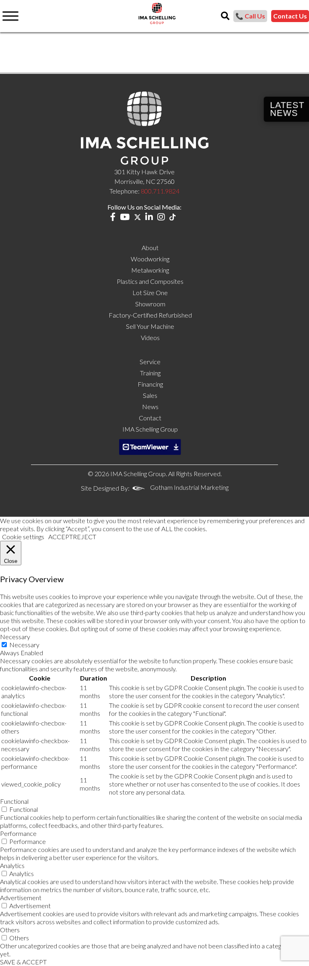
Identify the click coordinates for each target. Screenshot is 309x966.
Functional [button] (14, 801)
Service (150, 361)
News (150, 406)
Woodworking (150, 259)
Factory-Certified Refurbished (150, 315)
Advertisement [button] (20, 897)
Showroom (150, 304)
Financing (150, 384)
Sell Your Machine (150, 326)
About (150, 247)
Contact (150, 418)
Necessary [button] (15, 636)
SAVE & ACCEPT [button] (23, 962)
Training (150, 373)
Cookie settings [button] (23, 536)
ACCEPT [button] (60, 536)
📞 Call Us (250, 16)
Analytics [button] (12, 865)
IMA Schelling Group (150, 429)
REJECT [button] (84, 536)
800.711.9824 (160, 191)
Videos (150, 337)
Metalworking (150, 270)
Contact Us (290, 16)
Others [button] (10, 929)
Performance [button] (18, 833)
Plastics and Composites (150, 281)
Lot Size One (150, 292)
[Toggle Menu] (10, 16)
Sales (150, 395)
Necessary (24, 644)
